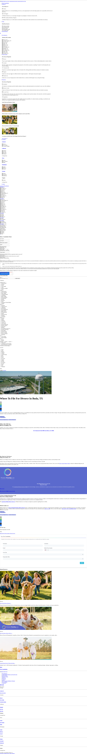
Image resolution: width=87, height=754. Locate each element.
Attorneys (2, 284)
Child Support (3, 342)
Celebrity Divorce (4, 306)
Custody (1, 290)
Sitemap (13, 753)
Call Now (2, 488)
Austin (2, 350)
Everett (2, 357)
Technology (3, 334)
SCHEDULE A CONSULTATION (8, 491)
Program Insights (4, 337)
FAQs (3, 21)
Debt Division (3, 308)
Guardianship (3, 295)
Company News (2, 282)
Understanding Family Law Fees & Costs (9, 674)
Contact (3, 184)
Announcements (3, 283)
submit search (18, 278)
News (1, 338)
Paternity (2, 299)
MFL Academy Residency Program (8, 680)
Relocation (3, 300)
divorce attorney (7, 533)
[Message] (43, 404)
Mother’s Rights (3, 296)
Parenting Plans (3, 298)
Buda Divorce (2, 533)
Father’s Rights (3, 293)
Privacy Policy (9, 753)
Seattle (2, 364)
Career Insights (3, 286)
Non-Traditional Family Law (5, 328)
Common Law (3, 322)
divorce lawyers (12, 533)
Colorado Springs (4, 354)
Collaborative (3, 307)
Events (2, 289)
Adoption (2, 318)
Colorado (4, 141)
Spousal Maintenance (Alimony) (6, 344)
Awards (2, 285)
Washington (4, 164)
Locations (4, 139)
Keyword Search (10, 278)
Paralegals (1, 341)
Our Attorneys (4, 35)
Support (10, 341)
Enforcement (3, 326)
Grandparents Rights (4, 294)
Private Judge (3, 330)
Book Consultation (5, 3)
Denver (2, 356)
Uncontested (3, 316)
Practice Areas (4, 54)
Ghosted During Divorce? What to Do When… (7, 663)
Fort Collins (3, 358)
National (2, 340)
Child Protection (3, 291)
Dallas (2, 355)
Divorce (1, 304)
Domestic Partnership (4, 324)
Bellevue (2, 351)
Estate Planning (3, 310)
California (4, 148)
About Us (4, 4)
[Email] (43, 402)
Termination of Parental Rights (6, 302)
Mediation (2, 327)
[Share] (43, 410)
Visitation (2, 303)
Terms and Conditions (3, 753)
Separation (3, 315)
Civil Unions (3, 321)
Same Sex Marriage (4, 333)
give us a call (47, 508)
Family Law (2, 317)
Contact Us (4, 683)
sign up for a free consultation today (69, 508)
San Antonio (3, 362)
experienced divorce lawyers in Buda (21, 486)
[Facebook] (43, 407)
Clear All (4, 370)
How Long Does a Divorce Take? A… (6, 633)
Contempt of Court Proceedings (6, 343)
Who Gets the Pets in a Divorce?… (5, 603)
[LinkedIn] (43, 405)
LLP (0, 335)
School (2, 301)
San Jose (2, 363)
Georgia (3, 171)
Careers (3, 679)
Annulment (3, 305)
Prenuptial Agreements (4, 329)
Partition (2, 313)
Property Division (4, 314)
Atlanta (2, 349)
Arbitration (3, 320)
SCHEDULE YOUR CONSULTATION (8, 419)
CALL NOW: (2, 417)
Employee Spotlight (4, 288)
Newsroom (4, 678)
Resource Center (5, 676)
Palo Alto (2, 361)
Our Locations (4, 682)
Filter (1, 277)
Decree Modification (4, 309)
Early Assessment (4, 292)
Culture (2, 287)
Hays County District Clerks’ (64, 463)
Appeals (2, 319)
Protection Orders (4, 331)
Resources (4, 79)
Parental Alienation (4, 297)
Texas (3, 158)
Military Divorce (3, 311)
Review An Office (4, 332)
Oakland (2, 360)
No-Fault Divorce (4, 312)
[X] (43, 409)
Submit (1, 370)
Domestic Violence (4, 325)
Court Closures (3, 323)
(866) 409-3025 (5, 31)
